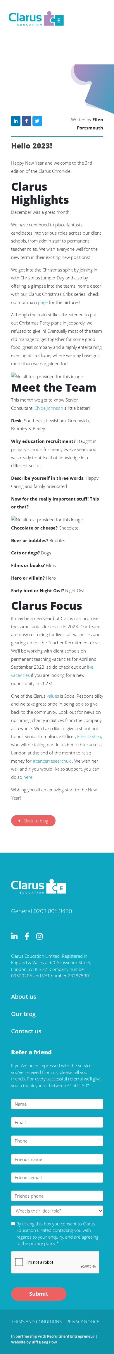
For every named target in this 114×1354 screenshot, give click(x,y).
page (43, 302)
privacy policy (42, 1243)
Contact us (26, 1031)
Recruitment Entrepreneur (70, 1336)
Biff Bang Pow (44, 1342)
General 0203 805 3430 (41, 911)
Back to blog (36, 821)
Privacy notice (82, 1321)
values (53, 696)
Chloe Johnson (48, 408)
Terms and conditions (37, 1321)
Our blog (23, 1014)
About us (23, 996)
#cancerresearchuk (52, 761)
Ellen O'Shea (89, 736)
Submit (38, 1293)
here (27, 777)
